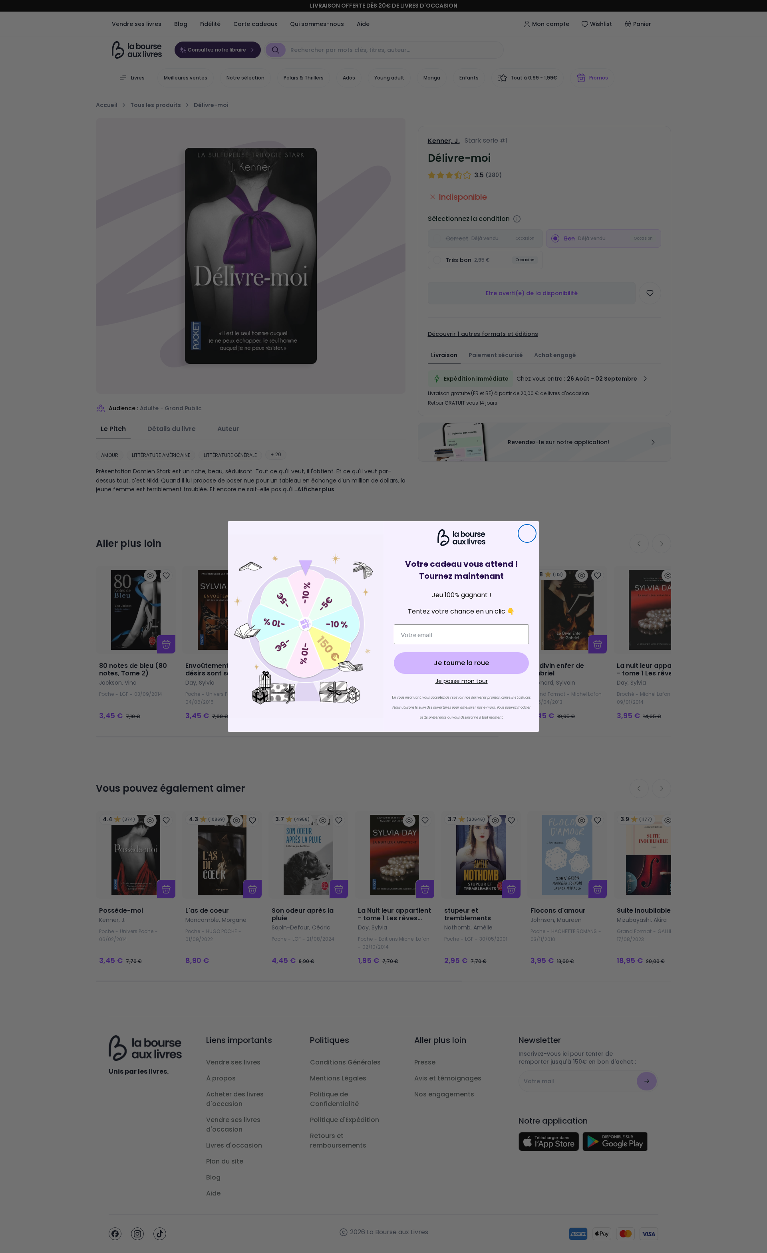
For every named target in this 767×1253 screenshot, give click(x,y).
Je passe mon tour (461, 681)
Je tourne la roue (461, 662)
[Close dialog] (527, 533)
